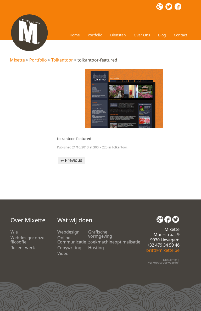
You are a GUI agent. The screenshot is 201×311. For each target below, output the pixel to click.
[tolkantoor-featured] (124, 98)
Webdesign (68, 232)
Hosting (96, 248)
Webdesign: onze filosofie (27, 240)
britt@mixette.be (163, 250)
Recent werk (22, 248)
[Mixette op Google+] (160, 217)
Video (63, 253)
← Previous (71, 160)
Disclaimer (170, 260)
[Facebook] (168, 217)
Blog (162, 34)
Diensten (118, 34)
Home (75, 34)
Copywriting (69, 248)
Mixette (17, 60)
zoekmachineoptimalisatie (114, 242)
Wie (14, 232)
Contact (180, 34)
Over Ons (142, 34)
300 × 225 (100, 147)
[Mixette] (29, 15)
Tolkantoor (62, 60)
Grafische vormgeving (100, 234)
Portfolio (95, 34)
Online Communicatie (71, 240)
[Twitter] (176, 217)
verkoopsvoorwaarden (164, 262)
